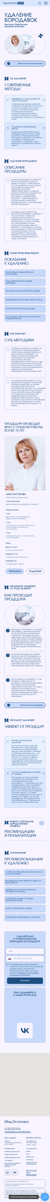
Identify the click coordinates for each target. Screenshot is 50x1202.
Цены (28, 1151)
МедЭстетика (16, 1122)
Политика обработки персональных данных (12, 1165)
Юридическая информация (31, 1163)
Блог (28, 1154)
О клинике (8, 1160)
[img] (8, 63)
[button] (39, 3)
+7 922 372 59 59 (12, 1128)
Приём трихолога (11, 1154)
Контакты (29, 1159)
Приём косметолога (12, 1151)
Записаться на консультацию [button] (30, 63)
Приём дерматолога (12, 1157)
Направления (9, 1148)
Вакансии (30, 1157)
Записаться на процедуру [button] (31, 705)
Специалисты (31, 1148)
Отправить (25, 980)
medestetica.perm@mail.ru (17, 1132)
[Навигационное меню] (45, 3)
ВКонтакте (31, 1175)
